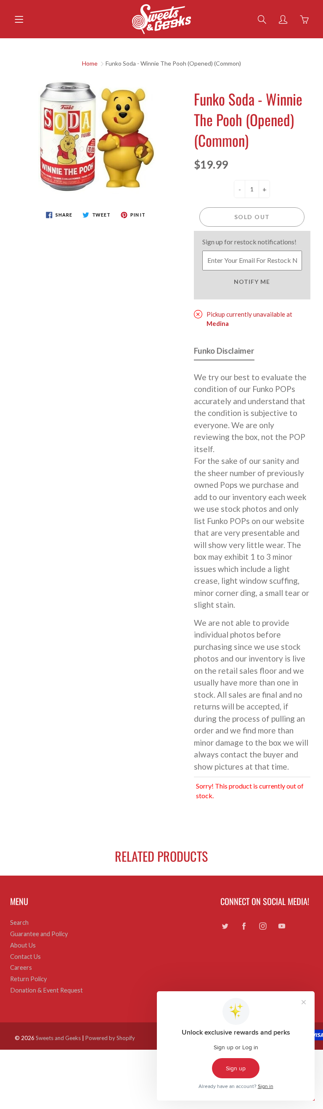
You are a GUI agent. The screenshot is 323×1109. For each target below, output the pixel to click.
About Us (23, 945)
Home (90, 63)
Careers (21, 967)
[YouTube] (281, 925)
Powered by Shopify (110, 1038)
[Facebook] (243, 925)
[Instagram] (262, 925)
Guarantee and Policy (39, 933)
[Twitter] (224, 925)
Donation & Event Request (46, 990)
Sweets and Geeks (58, 1038)
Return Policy (28, 978)
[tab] (224, 352)
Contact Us (25, 956)
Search (19, 922)
